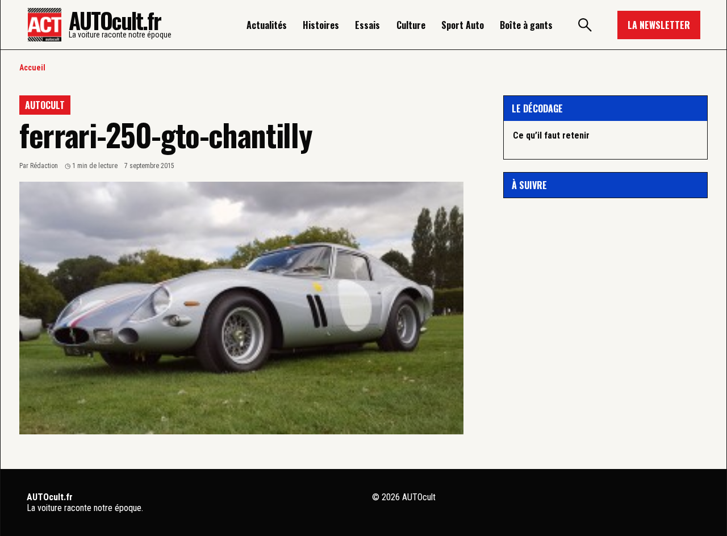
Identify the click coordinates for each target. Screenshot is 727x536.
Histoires (321, 25)
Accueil (32, 68)
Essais (367, 25)
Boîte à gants (526, 25)
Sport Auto (462, 25)
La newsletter (659, 25)
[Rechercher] (585, 25)
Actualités (266, 25)
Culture (410, 25)
